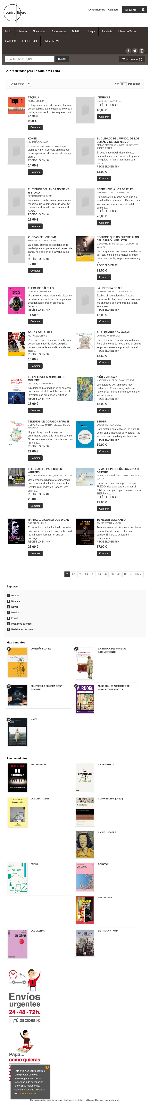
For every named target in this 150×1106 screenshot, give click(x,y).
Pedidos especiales (22, 629)
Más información (28, 1093)
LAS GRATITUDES (40, 799)
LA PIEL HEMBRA (107, 832)
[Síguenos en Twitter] (135, 51)
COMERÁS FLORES (41, 649)
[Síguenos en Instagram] (142, 51)
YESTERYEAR (105, 897)
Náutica (15, 601)
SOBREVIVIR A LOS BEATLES (115, 189)
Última (138, 574)
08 (112, 574)
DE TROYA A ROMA (108, 931)
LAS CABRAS (38, 931)
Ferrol (14, 618)
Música (15, 612)
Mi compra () (134, 59)
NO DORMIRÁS (38, 764)
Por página (134, 84)
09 (118, 574)
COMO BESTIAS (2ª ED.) (110, 799)
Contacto (113, 9)
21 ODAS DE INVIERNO (42, 237)
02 (73, 574)
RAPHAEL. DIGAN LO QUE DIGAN (48, 519)
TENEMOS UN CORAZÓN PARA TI (48, 421)
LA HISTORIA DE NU (109, 288)
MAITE (34, 719)
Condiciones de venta (40, 1100)
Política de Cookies (94, 1100)
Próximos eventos (21, 623)
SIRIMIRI (102, 421)
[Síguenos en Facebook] (128, 51)
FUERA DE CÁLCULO (41, 288)
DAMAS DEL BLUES (40, 332)
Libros (21, 31)
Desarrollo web (112, 1100)
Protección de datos (73, 1100)
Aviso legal (57, 1100)
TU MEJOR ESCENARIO (111, 519)
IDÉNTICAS (103, 97)
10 (125, 574)
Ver (117, 84)
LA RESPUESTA (106, 764)
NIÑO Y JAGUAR (107, 377)
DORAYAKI (103, 864)
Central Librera (96, 9)
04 (86, 574)
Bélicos (15, 595)
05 (93, 574)
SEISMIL (35, 864)
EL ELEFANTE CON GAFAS (113, 332)
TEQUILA (33, 97)
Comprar (35, 127)
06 (99, 574)
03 (80, 574)
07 (105, 574)
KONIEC (33, 138)
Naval (14, 607)
